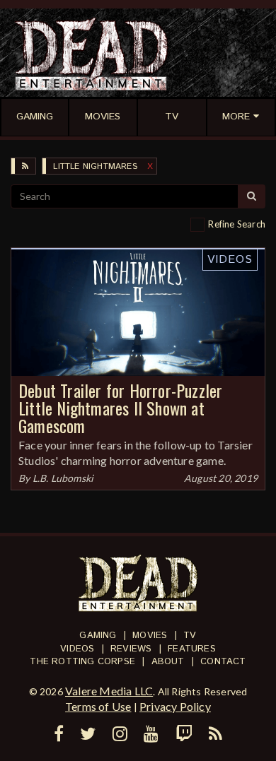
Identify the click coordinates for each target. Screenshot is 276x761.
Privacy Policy (175, 706)
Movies (149, 635)
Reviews (130, 649)
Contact (223, 661)
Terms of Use (98, 706)
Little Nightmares (95, 166)
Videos (230, 260)
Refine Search (236, 224)
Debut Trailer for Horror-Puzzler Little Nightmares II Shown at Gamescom (120, 407)
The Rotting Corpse (82, 661)
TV (189, 635)
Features (192, 649)
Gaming (97, 635)
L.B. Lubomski (63, 478)
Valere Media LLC (109, 690)
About (168, 661)
